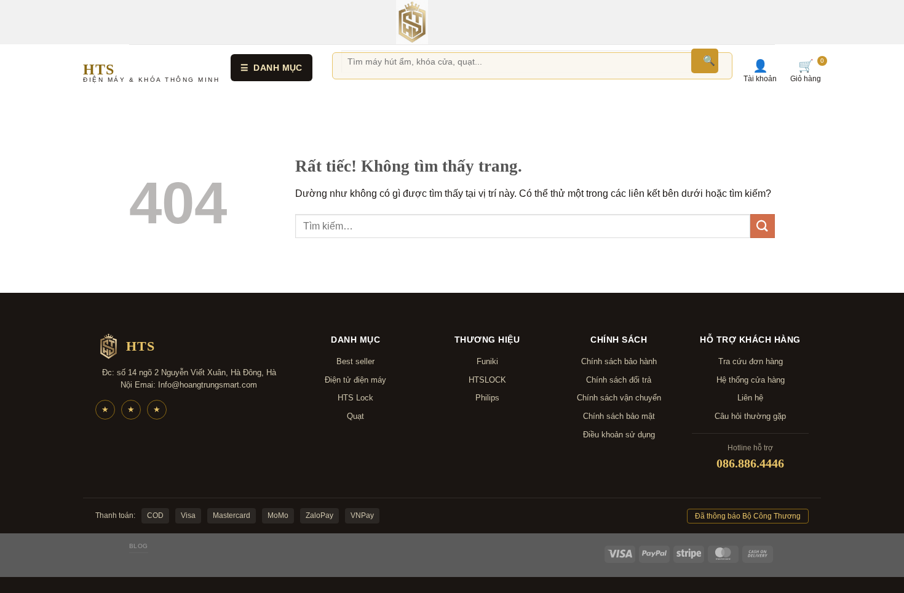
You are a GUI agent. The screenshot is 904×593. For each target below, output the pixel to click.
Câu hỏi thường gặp (750, 416)
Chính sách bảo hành (619, 361)
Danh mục (271, 68)
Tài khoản (760, 71)
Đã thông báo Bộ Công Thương (748, 516)
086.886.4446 (750, 463)
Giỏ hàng (805, 71)
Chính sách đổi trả (618, 379)
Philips (487, 397)
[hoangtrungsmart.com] (412, 22)
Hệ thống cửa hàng (750, 379)
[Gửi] (762, 226)
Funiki (487, 361)
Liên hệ (750, 397)
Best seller (355, 361)
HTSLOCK (487, 379)
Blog (138, 546)
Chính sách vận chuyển (619, 397)
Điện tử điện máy (355, 379)
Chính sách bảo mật (619, 416)
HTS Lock (355, 397)
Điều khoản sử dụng (619, 434)
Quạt (355, 416)
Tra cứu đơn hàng (750, 361)
